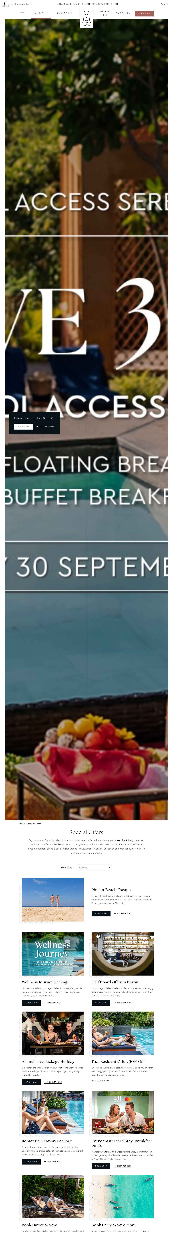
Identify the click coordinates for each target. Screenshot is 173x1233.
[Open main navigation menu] (22, 13)
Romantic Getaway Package (47, 1141)
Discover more (47, 426)
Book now (144, 13)
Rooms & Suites (64, 13)
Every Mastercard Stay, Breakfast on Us (122, 1143)
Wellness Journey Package (45, 982)
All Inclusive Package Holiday (48, 1062)
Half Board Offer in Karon (115, 982)
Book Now (101, 913)
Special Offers (40, 13)
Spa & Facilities (123, 13)
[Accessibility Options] (5, 4)
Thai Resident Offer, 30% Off (118, 1062)
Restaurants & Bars (105, 13)
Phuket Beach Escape (111, 890)
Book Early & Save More (114, 1225)
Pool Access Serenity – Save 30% (34, 418)
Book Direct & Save (40, 1225)
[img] (86, 18)
